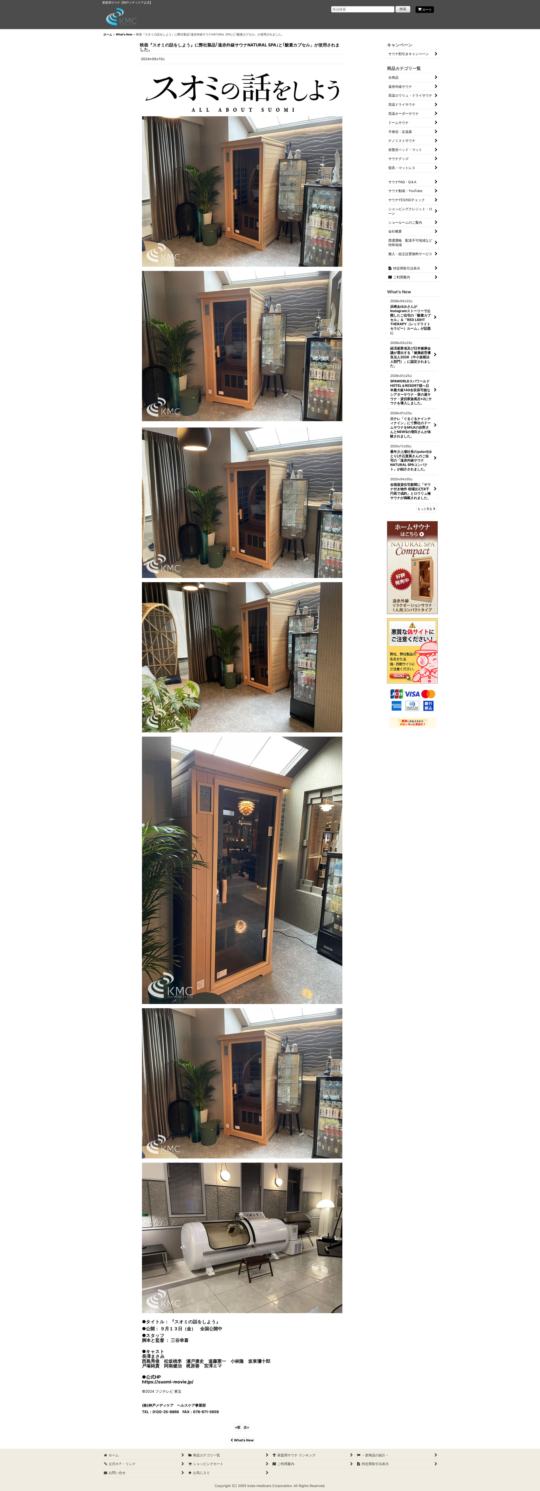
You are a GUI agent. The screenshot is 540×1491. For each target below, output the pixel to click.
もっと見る (424, 508)
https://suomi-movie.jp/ (167, 1381)
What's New (244, 1440)
